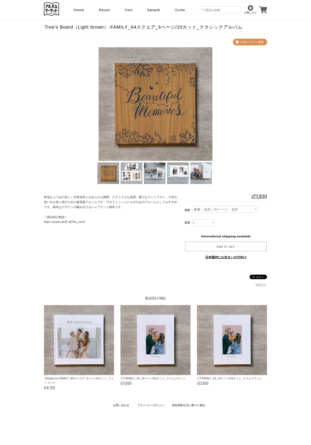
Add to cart (226, 246)
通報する (260, 285)
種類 (187, 210)
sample (153, 9)
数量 (187, 222)
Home (79, 9)
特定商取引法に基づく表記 (188, 405)
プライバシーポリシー (150, 405)
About (104, 9)
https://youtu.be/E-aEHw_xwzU (64, 222)
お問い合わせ (121, 405)
